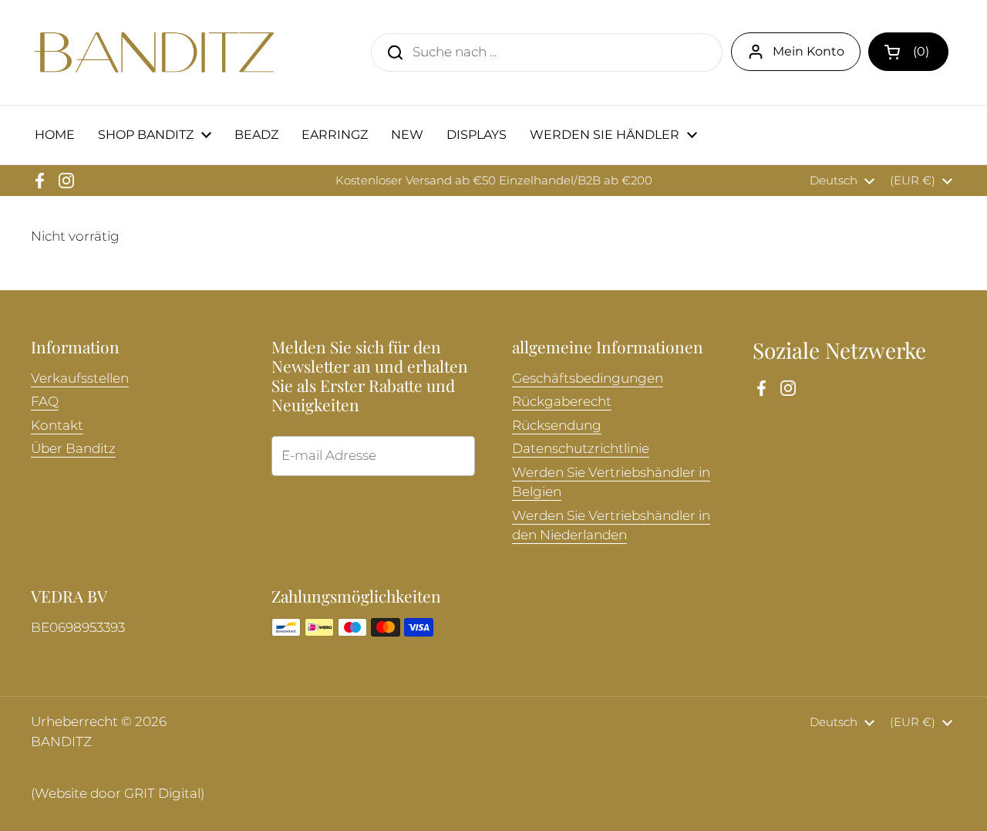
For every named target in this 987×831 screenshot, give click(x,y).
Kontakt (57, 425)
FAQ (45, 401)
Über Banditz (73, 448)
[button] (908, 51)
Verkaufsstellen (80, 378)
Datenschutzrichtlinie (580, 448)
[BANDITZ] (154, 52)
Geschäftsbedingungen (587, 378)
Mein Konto (808, 51)
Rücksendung (556, 425)
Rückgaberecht (561, 401)
